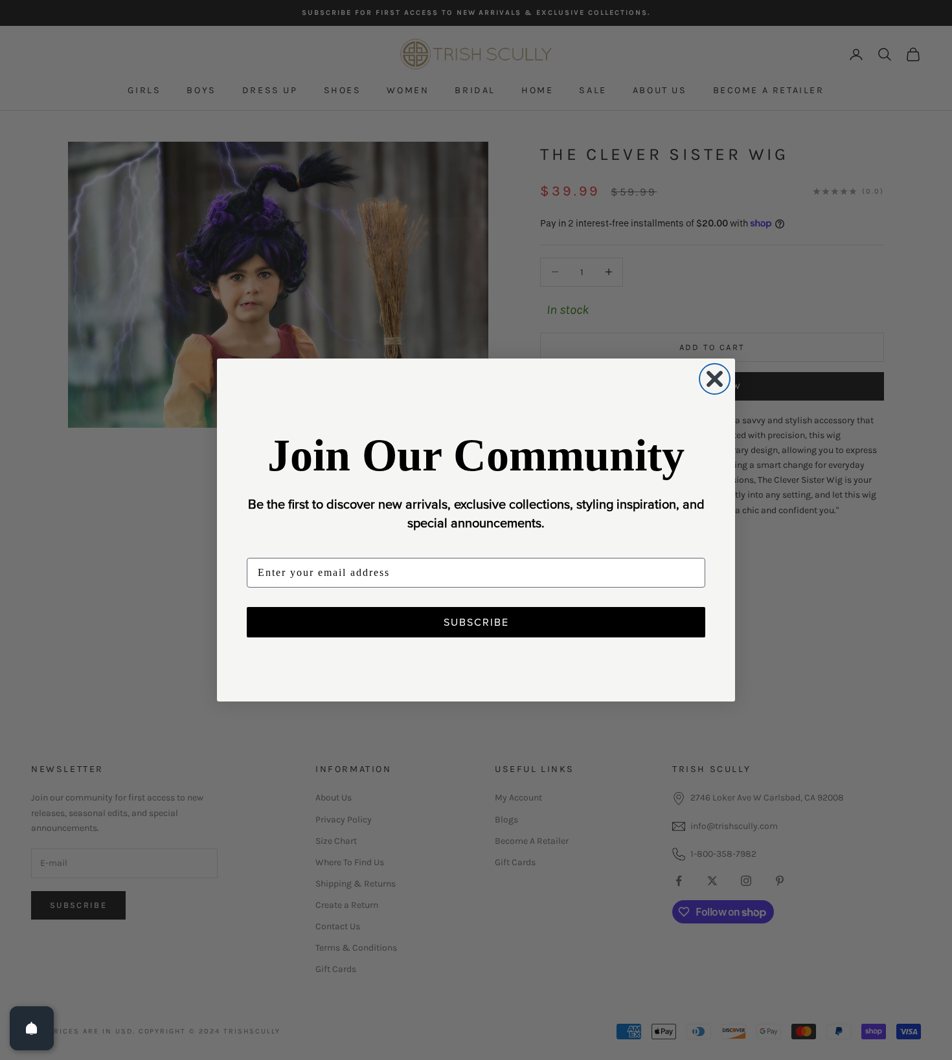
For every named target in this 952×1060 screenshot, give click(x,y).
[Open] (32, 1028)
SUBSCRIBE (476, 622)
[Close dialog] (714, 379)
